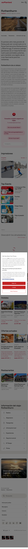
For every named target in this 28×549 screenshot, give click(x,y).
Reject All (14, 283)
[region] (14, 273)
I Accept (14, 287)
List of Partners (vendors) (8, 279)
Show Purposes (13, 291)
